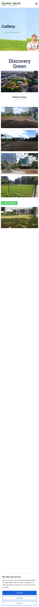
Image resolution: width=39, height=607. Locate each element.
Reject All (19, 603)
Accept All (19, 593)
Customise (19, 598)
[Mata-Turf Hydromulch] (11, 4)
